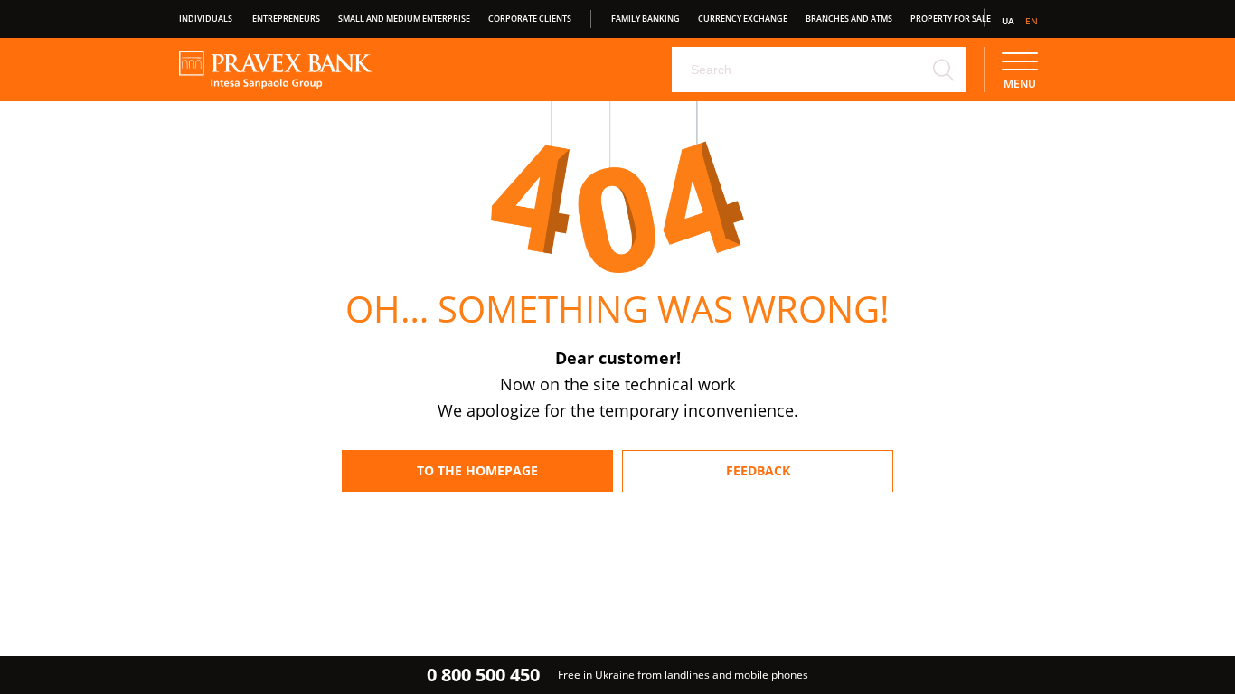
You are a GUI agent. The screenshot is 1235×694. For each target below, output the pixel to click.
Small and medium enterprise (404, 18)
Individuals (205, 18)
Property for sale (950, 18)
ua (1008, 20)
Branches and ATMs (849, 18)
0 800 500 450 (483, 674)
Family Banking (645, 18)
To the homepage (477, 470)
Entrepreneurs (286, 18)
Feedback (758, 470)
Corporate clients (529, 18)
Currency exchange (742, 18)
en (1031, 20)
